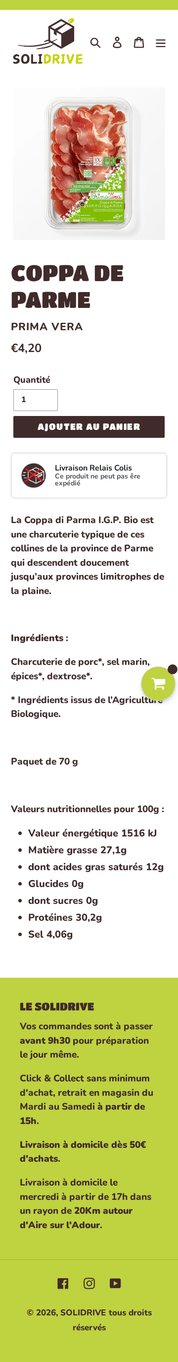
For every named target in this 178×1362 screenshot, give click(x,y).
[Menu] (161, 42)
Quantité (31, 380)
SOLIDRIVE (83, 1312)
